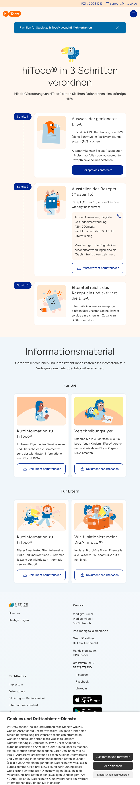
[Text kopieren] (119, 215)
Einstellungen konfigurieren (113, 774)
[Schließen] (117, 28)
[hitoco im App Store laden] (87, 700)
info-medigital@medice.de (90, 631)
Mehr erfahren (82, 27)
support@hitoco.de (123, 3)
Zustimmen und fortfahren (113, 756)
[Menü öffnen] (133, 13)
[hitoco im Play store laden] (87, 711)
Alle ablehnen (113, 766)
